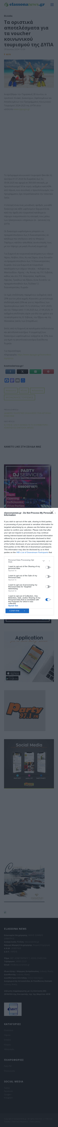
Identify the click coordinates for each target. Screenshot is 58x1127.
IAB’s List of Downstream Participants (32, 552)
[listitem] (29, 561)
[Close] (52, 513)
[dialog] (29, 563)
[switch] (47, 567)
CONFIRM (14, 611)
